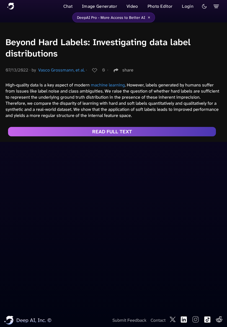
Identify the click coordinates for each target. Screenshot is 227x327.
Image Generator (99, 6)
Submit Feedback (129, 320)
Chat (68, 6)
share (127, 70)
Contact (158, 320)
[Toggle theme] (204, 6)
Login (188, 6)
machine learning (108, 85)
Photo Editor (160, 6)
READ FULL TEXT (112, 131)
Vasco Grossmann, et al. (61, 70)
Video (132, 6)
